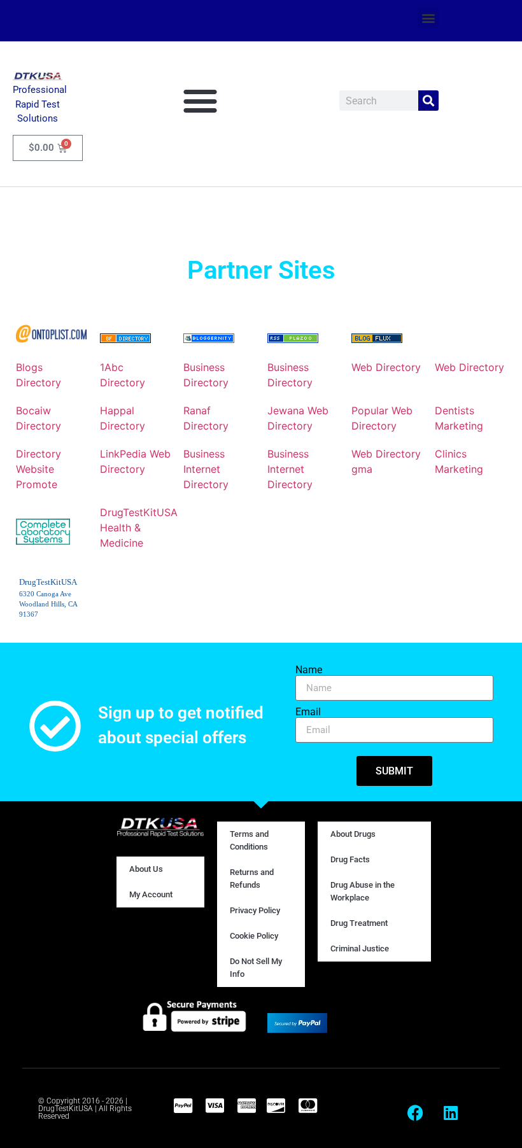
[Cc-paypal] (182, 1105)
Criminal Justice (359, 948)
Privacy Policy (255, 910)
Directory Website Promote (38, 469)
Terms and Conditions (249, 840)
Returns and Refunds (252, 878)
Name (308, 670)
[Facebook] (416, 1113)
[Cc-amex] (246, 1105)
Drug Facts (350, 859)
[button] (428, 17)
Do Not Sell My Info (256, 967)
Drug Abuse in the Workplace (362, 891)
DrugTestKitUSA (139, 512)
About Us (146, 869)
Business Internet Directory (206, 469)
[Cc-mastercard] (307, 1105)
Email (308, 712)
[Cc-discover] (275, 1105)
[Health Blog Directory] (125, 339)
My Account (151, 894)
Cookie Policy (254, 936)
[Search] (428, 100)
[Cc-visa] (214, 1105)
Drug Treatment (359, 923)
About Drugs (353, 834)
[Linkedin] (451, 1113)
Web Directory (386, 367)
